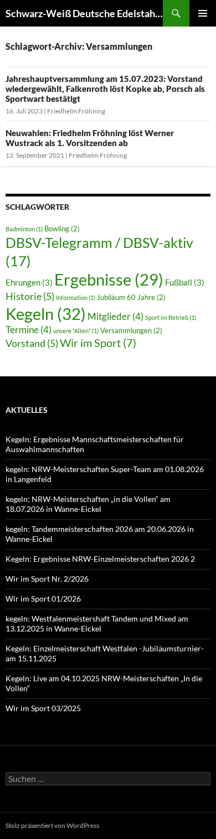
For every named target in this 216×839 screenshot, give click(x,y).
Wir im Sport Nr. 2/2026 (47, 578)
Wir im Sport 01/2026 (43, 598)
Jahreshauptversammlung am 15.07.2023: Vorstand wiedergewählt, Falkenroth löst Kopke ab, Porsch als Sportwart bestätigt (105, 88)
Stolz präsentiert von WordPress (52, 825)
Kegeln (46, 313)
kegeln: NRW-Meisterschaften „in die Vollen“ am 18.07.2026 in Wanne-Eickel (88, 504)
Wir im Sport (98, 342)
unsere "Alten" (76, 330)
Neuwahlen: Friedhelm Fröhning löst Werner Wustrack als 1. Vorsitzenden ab (90, 138)
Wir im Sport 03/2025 (43, 708)
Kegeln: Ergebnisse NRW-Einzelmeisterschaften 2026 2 (100, 558)
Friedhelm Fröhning (76, 111)
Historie (30, 296)
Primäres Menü (202, 13)
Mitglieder (115, 316)
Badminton (24, 228)
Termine (29, 329)
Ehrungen (29, 282)
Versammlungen (131, 330)
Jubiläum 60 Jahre (131, 297)
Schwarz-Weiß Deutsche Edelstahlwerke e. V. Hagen (84, 13)
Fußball (184, 282)
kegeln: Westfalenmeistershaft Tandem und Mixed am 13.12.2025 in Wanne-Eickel (97, 623)
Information (75, 297)
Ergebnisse (108, 279)
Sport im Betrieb (170, 317)
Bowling (62, 228)
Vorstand (32, 343)
